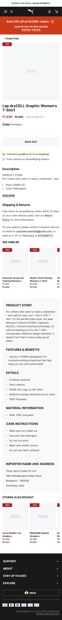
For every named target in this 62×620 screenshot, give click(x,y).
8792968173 (45, 235)
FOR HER (36, 29)
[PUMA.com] (31, 12)
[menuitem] (48, 614)
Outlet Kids (12, 38)
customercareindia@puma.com (34, 231)
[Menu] (5, 12)
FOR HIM (26, 29)
